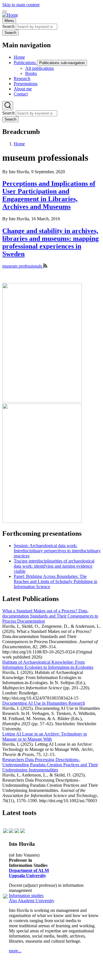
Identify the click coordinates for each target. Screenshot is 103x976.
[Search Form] (7, 105)
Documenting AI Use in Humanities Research (43, 703)
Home (19, 143)
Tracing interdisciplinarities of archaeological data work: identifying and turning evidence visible (54, 566)
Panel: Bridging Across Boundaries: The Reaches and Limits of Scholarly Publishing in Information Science (55, 581)
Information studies (26, 895)
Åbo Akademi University (31, 900)
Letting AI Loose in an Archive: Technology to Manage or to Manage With (44, 736)
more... (15, 950)
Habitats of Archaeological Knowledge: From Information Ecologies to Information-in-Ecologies (47, 665)
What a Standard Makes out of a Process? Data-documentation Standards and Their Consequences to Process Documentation (50, 616)
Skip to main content (20, 4)
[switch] (4, 11)
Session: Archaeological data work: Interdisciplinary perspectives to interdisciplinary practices (57, 550)
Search (8, 26)
